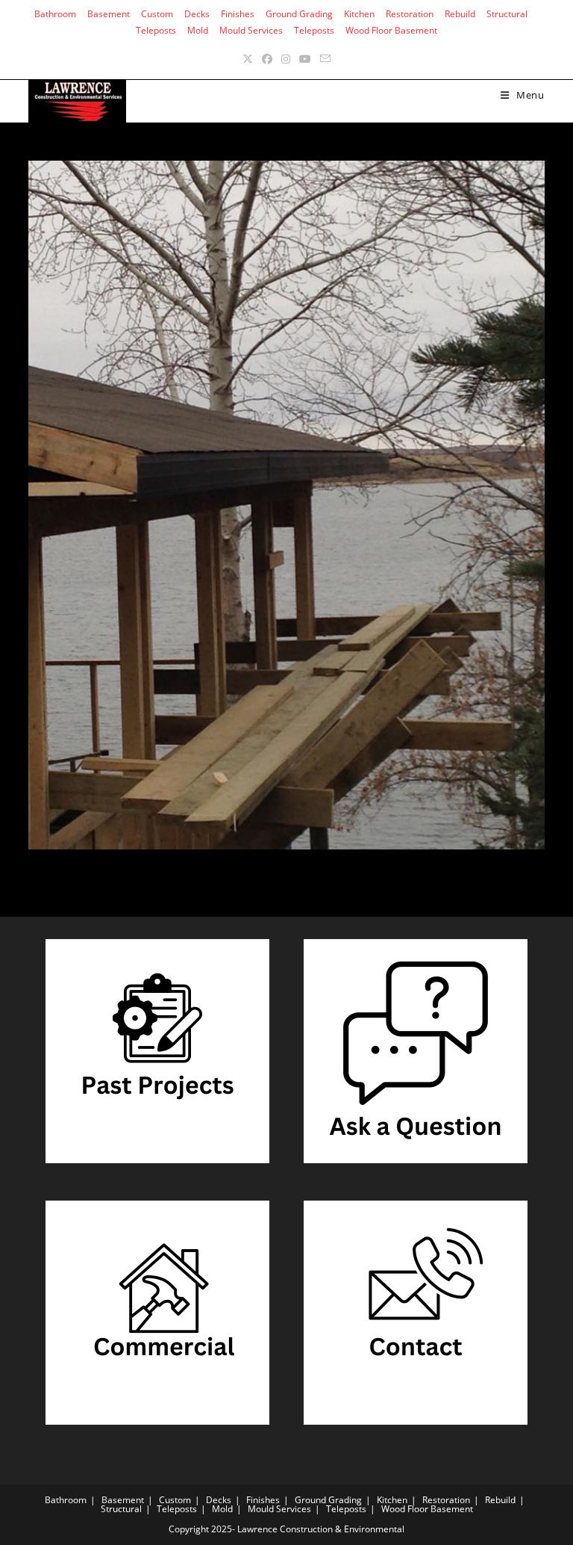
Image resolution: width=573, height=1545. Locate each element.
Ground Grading (299, 13)
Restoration (409, 13)
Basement (108, 13)
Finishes (237, 13)
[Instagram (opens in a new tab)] (286, 58)
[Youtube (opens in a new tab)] (305, 58)
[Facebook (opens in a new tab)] (267, 58)
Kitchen (359, 13)
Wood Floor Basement (391, 30)
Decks (197, 13)
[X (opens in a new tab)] (247, 58)
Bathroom (55, 13)
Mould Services (251, 30)
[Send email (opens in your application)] (325, 58)
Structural (506, 13)
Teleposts (156, 30)
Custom (157, 13)
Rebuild (460, 13)
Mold (197, 30)
